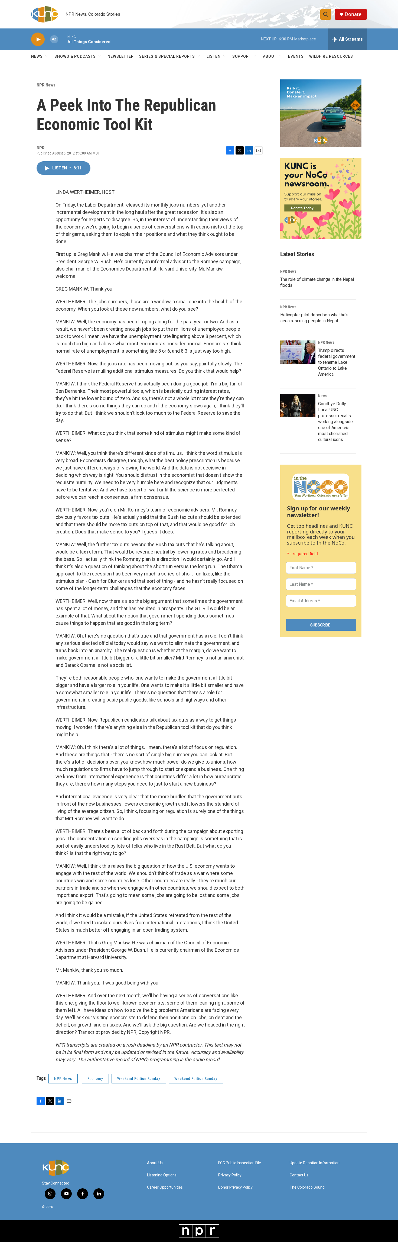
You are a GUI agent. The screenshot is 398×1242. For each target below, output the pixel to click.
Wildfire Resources (331, 56)
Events (296, 56)
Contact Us (299, 1175)
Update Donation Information (315, 1163)
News (322, 396)
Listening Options (162, 1175)
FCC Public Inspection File (239, 1163)
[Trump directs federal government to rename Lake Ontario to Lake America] (297, 352)
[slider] (63, 39)
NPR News (46, 85)
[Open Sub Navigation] (47, 56)
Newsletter (120, 56)
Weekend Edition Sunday (138, 1078)
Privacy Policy (230, 1175)
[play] (38, 39)
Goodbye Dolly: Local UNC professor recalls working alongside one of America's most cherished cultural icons (335, 421)
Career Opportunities (165, 1187)
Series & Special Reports (167, 56)
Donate (353, 14)
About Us (155, 1163)
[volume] (54, 39)
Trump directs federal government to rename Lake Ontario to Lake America (336, 362)
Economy (95, 1078)
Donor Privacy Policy (235, 1187)
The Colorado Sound (307, 1187)
